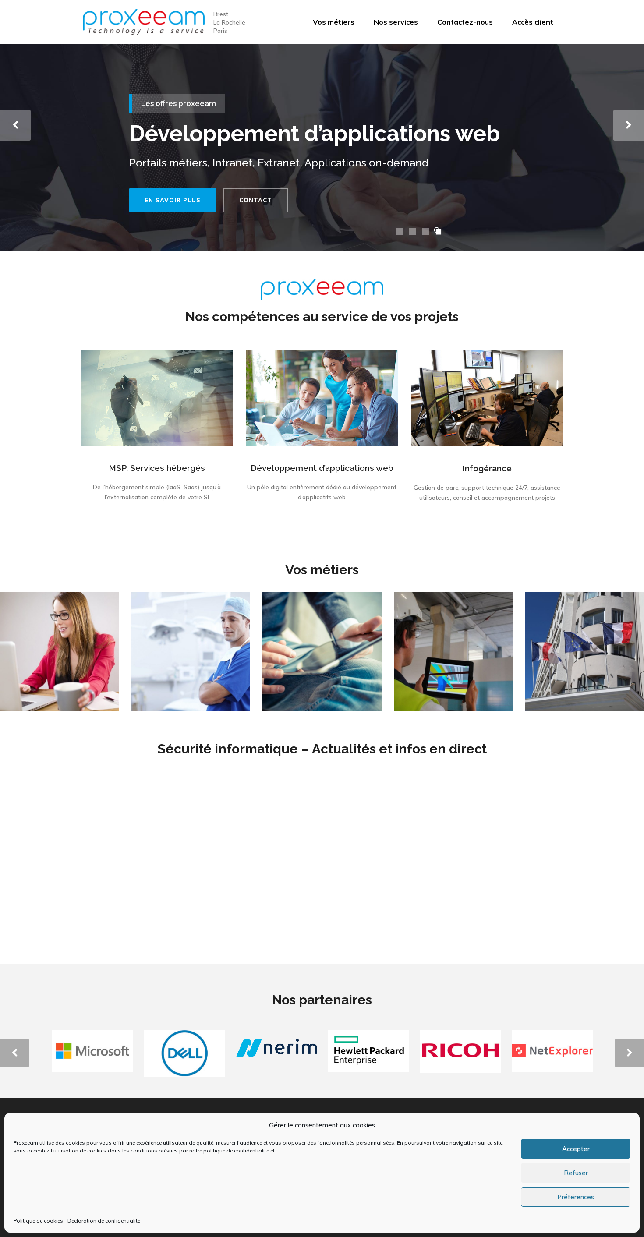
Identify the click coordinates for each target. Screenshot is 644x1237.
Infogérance (487, 468)
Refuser (576, 1173)
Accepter (576, 1149)
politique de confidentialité (236, 1150)
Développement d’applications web (322, 468)
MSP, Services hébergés (157, 468)
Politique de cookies (38, 1220)
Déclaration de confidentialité (103, 1220)
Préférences (575, 1197)
